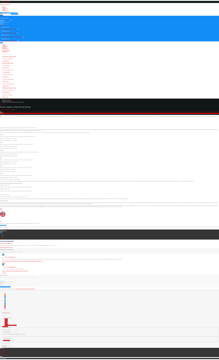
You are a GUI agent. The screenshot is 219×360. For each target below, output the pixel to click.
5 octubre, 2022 (6, 92)
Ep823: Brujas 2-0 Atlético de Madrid (7, 90)
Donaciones (5, 10)
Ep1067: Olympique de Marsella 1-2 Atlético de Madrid (12, 36)
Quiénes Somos (6, 1)
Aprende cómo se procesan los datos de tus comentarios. (25, 288)
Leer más (6, 247)
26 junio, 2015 (5, 86)
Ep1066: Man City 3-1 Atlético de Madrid (9, 40)
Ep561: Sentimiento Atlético (6, 65)
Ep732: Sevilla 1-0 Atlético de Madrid (7, 74)
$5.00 (6, 322)
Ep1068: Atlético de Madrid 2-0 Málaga (9, 33)
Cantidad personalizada (10, 325)
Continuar (5, 326)
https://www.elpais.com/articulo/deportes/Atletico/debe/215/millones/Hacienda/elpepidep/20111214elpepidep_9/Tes (22, 261)
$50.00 (6, 321)
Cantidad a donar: (6, 317)
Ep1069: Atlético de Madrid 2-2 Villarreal (9, 29)
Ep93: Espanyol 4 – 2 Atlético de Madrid (7, 241)
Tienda (4, 9)
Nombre (5, 330)
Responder (4, 263)
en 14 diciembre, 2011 (10, 257)
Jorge (1, 109)
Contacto (4, 2)
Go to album (2, 25)
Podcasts (11, 101)
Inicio (3, 6)
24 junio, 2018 (5, 67)
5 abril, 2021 (5, 76)
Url (0, 284)
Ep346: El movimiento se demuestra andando (8, 83)
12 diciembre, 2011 (7, 243)
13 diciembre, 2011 (7, 109)
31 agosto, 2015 (6, 72)
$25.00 (6, 320)
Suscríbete (12, 12)
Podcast (4, 7)
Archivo (3, 225)
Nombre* (1, 282)
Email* (1, 283)
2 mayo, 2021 (5, 97)
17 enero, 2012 (5, 61)
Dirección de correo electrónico (9, 334)
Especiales (5, 8)
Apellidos (5, 332)
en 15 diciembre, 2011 (11, 267)
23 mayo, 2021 (5, 81)
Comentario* (2, 281)
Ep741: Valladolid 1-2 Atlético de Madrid (8, 79)
